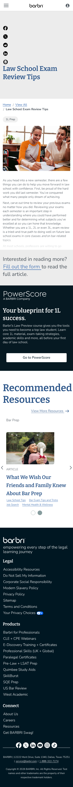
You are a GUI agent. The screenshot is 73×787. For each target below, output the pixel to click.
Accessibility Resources (21, 569)
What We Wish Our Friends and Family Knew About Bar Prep (36, 485)
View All (21, 105)
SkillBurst (10, 675)
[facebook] (19, 746)
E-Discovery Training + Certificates (30, 644)
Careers (9, 720)
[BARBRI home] (36, 5)
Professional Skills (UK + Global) (28, 651)
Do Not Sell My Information (24, 575)
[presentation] (3, 467)
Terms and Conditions (20, 606)
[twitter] (26, 746)
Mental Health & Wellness (37, 504)
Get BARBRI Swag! (18, 732)
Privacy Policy (14, 594)
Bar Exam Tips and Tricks (43, 500)
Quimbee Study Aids (19, 669)
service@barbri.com (26, 761)
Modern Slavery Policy (20, 588)
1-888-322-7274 (48, 761)
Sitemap (9, 600)
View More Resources (50, 411)
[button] (6, 5)
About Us (10, 714)
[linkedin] (33, 746)
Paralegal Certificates (19, 657)
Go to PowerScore (36, 357)
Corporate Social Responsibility (27, 581)
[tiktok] (54, 746)
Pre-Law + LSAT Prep (20, 663)
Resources (11, 726)
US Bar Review (15, 688)
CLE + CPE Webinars (19, 638)
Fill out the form (22, 266)
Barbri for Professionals (21, 632)
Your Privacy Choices (19, 612)
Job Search (13, 504)
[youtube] (40, 746)
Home (7, 105)
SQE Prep (10, 682)
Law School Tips (16, 500)
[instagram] (47, 746)
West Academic (15, 694)
